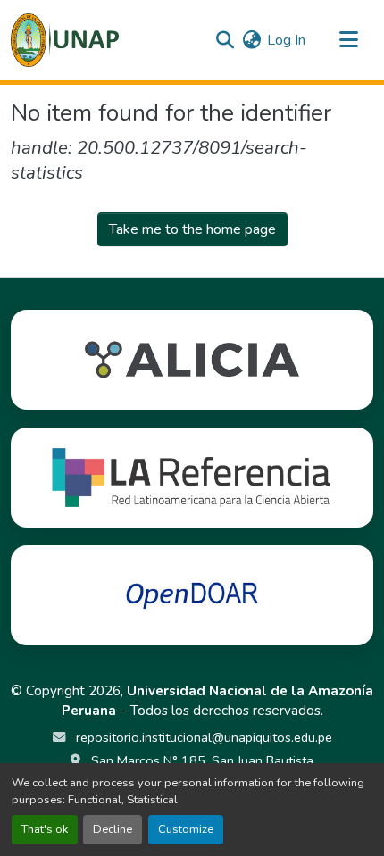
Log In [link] (286, 40)
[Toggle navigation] (348, 40)
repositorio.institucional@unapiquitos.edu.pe (202, 737)
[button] (65, 40)
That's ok (44, 829)
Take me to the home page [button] (192, 229)
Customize (185, 829)
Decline (112, 829)
